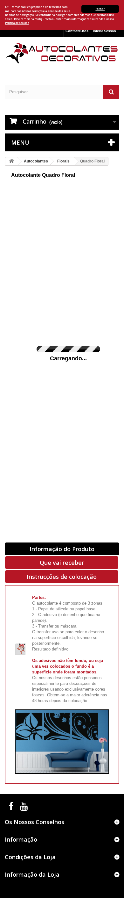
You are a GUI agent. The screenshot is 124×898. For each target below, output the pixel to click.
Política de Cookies (17, 23)
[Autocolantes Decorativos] (62, 53)
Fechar (100, 9)
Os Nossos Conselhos (34, 822)
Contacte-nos (76, 31)
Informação (21, 839)
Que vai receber (62, 562)
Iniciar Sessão (104, 31)
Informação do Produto (62, 549)
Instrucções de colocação (62, 576)
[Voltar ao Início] (11, 161)
